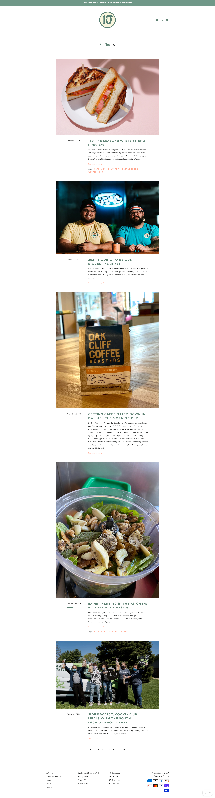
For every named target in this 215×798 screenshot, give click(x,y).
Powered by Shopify (161, 776)
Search (48, 784)
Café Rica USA (163, 773)
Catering (49, 787)
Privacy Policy (83, 776)
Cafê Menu (50, 773)
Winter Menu (96, 172)
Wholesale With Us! (53, 776)
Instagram (116, 780)
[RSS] (114, 45)
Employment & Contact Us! (88, 773)
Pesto (123, 632)
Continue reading (95, 164)
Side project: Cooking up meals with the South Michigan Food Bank (112, 718)
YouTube (115, 784)
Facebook (116, 773)
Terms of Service (84, 780)
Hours (48, 780)
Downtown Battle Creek (123, 169)
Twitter (115, 776)
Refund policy (83, 784)
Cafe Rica (100, 169)
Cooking (113, 632)
